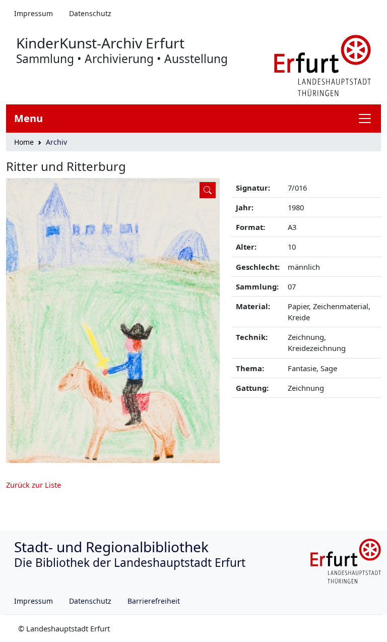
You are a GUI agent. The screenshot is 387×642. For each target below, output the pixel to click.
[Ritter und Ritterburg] (113, 320)
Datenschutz (90, 13)
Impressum (33, 13)
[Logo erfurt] (322, 65)
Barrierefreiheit (153, 601)
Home (24, 142)
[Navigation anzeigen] (369, 118)
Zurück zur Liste (33, 485)
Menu (28, 118)
